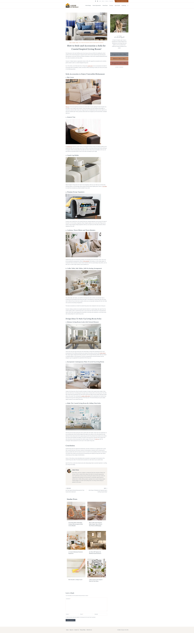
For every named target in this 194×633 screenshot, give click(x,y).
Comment (68, 598)
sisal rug (97, 439)
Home (100, 1)
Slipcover (67, 106)
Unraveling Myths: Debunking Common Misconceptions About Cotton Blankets (75, 524)
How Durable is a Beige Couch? (75, 579)
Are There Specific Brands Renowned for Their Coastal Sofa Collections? (75, 490)
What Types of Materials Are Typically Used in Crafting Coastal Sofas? (98, 490)
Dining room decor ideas (119, 63)
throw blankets (86, 261)
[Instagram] (97, 1)
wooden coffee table (85, 396)
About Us (103, 1)
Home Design (88, 5)
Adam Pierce (75, 470)
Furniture (111, 5)
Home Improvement (97, 5)
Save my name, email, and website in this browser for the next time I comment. (81, 617)
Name (67, 614)
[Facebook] (95, 1)
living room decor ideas (119, 54)
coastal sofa (90, 65)
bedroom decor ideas (119, 59)
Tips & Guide (117, 5)
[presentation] (76, 511)
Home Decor (105, 5)
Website (96, 614)
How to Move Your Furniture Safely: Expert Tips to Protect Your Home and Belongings (95, 524)
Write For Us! (89, 629)
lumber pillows (103, 353)
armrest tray (69, 146)
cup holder (104, 186)
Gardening (124, 5)
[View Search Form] (127, 5)
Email (81, 614)
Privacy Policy (111, 1)
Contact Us (106, 1)
